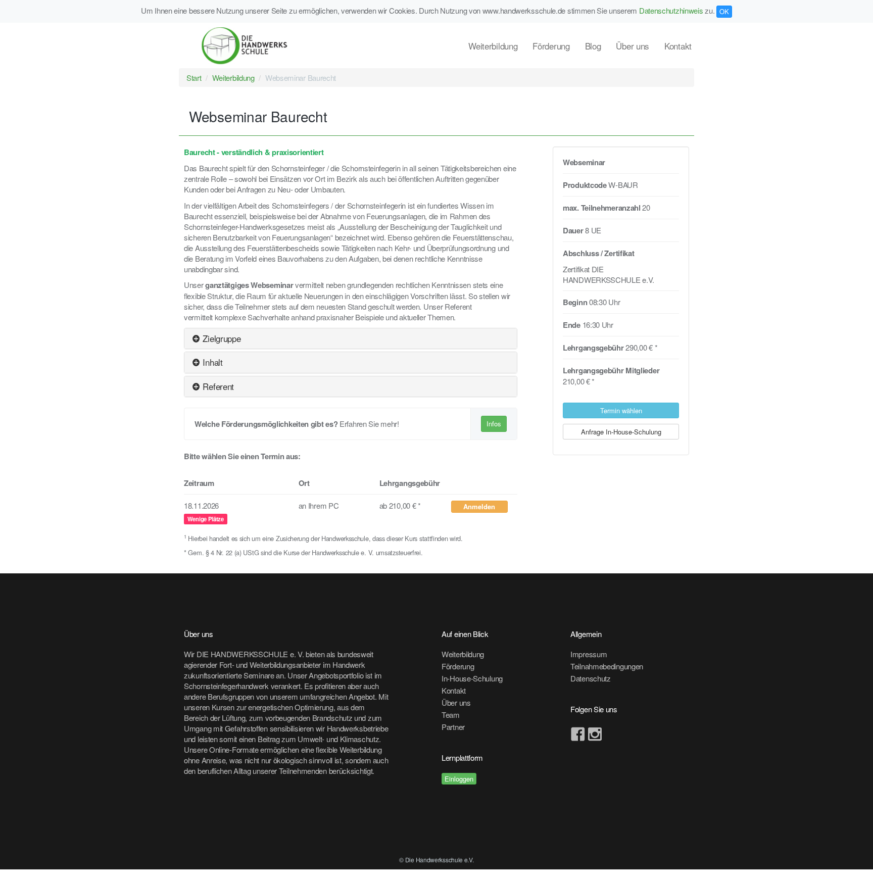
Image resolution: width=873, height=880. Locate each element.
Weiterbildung (492, 45)
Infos (494, 423)
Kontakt (678, 45)
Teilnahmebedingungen (606, 666)
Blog (593, 45)
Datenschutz (590, 678)
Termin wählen (621, 410)
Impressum (588, 654)
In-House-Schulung (472, 678)
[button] (479, 507)
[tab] (350, 338)
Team (451, 714)
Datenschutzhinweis (671, 10)
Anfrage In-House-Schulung (621, 431)
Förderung (550, 45)
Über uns (632, 45)
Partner (453, 726)
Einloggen (459, 779)
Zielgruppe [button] (220, 338)
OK (724, 11)
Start (194, 77)
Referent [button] (217, 386)
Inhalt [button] (212, 362)
